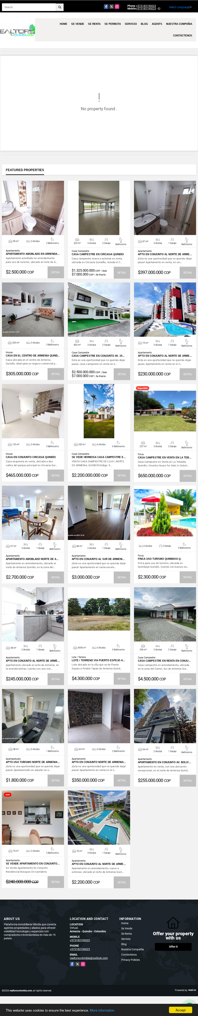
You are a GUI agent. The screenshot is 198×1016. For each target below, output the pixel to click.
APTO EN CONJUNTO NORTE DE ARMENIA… (99, 762)
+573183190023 (146, 5)
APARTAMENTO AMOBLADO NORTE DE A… (32, 559)
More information (102, 1010)
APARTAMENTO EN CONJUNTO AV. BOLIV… (164, 762)
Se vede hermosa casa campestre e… (99, 457)
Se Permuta (112, 23)
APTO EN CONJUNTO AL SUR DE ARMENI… (98, 559)
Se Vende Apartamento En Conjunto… (33, 863)
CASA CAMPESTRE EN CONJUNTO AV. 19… (98, 355)
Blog (144, 23)
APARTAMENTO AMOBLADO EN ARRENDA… (33, 253)
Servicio (131, 23)
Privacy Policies (130, 959)
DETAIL (55, 272)
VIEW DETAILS (33, 208)
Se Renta (94, 23)
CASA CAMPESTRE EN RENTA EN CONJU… (164, 660)
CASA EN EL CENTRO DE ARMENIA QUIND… (33, 355)
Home (63, 23)
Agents (157, 23)
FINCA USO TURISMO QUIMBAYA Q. (159, 558)
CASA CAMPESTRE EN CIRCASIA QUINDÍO (98, 254)
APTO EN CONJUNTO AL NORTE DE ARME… (165, 254)
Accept (181, 1009)
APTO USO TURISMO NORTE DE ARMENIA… (33, 762)
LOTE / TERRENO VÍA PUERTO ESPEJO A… (98, 660)
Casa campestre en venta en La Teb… (164, 457)
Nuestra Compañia (179, 23)
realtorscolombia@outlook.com (89, 958)
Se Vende (77, 23)
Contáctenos (182, 35)
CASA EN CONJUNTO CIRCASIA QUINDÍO (31, 457)
